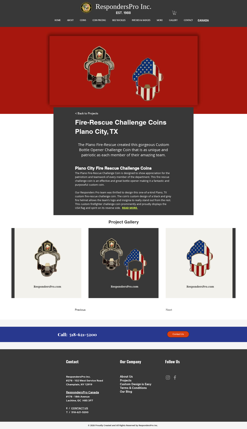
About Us (126, 376)
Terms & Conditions (133, 388)
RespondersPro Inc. (123, 6)
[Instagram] (168, 377)
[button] (174, 13)
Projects (126, 380)
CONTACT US (79, 408)
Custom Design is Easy (135, 384)
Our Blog (126, 391)
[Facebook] (175, 377)
